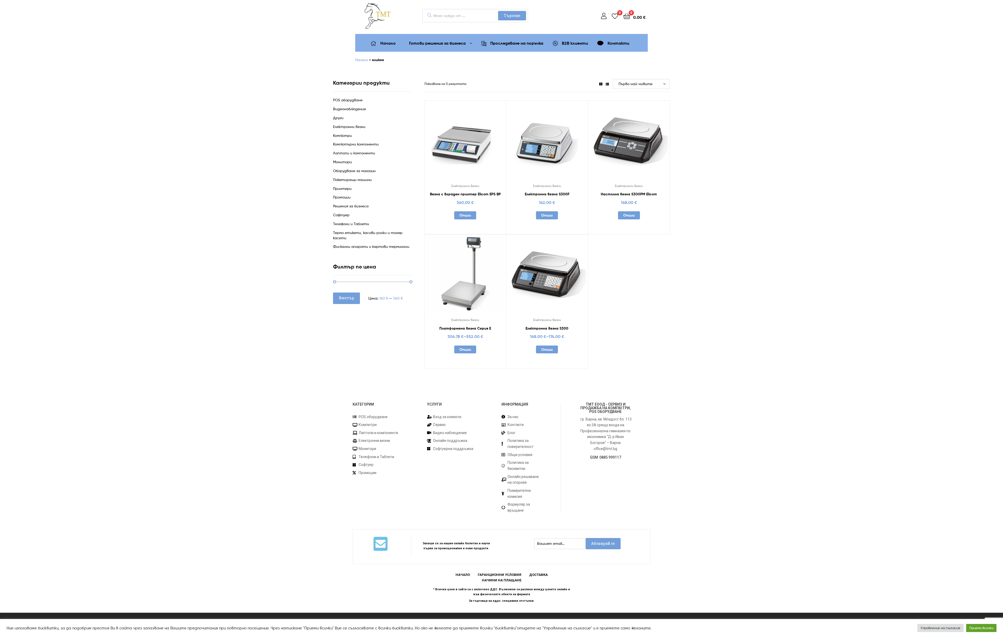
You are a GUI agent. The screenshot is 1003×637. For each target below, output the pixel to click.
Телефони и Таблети (351, 223)
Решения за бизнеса (351, 206)
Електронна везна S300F (547, 194)
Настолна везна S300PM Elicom (629, 194)
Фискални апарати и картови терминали (371, 246)
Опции (465, 215)
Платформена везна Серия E (465, 328)
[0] (615, 16)
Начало (361, 59)
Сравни (465, 143)
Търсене (512, 15)
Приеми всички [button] (981, 628)
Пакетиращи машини (352, 179)
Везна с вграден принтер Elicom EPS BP (465, 194)
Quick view (478, 143)
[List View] (607, 83)
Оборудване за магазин (354, 170)
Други (338, 117)
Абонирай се (603, 543)
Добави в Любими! (452, 143)
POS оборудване (348, 100)
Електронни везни (465, 186)
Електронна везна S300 (547, 328)
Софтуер (341, 215)
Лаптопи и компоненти (354, 153)
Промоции (342, 197)
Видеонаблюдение (349, 109)
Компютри (342, 135)
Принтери (342, 188)
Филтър (346, 297)
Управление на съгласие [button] (940, 628)
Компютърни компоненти (356, 144)
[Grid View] (601, 83)
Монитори (342, 162)
